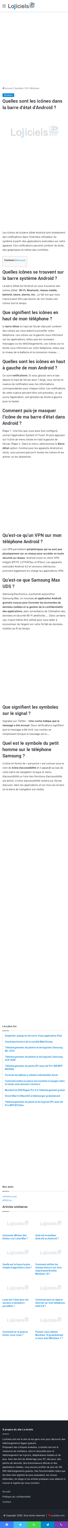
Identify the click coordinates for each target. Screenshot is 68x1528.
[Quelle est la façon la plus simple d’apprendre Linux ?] (17, 1252)
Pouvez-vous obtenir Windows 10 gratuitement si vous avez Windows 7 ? (49, 1335)
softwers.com (9, 1196)
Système (18, 88)
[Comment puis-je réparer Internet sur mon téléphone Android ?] (50, 1288)
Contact (6, 1501)
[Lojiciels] (21, 5)
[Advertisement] (34, 49)
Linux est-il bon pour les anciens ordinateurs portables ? (15, 1302)
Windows (34, 88)
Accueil (8, 88)
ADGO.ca (7, 1200)
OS (26, 88)
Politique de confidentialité (16, 1496)
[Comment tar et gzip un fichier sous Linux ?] (17, 1320)
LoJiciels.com (58, 1515)
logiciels (27, 1455)
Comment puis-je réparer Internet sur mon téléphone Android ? (50, 1302)
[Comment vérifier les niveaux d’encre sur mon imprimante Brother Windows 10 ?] (50, 1252)
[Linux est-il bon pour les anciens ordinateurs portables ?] (17, 1288)
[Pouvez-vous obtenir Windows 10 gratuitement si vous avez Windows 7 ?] (50, 1320)
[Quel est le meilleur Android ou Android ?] (50, 1223)
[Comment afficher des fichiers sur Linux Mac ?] (17, 1223)
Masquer (20, 260)
